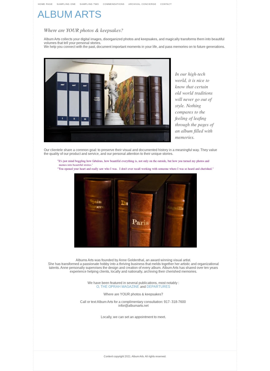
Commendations (113, 4)
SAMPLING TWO (89, 4)
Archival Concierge (142, 4)
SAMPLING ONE (66, 4)
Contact (166, 4)
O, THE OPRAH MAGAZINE (117, 286)
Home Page (45, 4)
